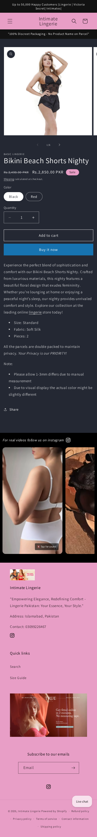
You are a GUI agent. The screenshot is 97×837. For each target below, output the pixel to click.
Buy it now (48, 249)
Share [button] (14, 409)
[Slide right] (59, 144)
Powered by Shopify (54, 811)
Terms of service (46, 819)
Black (13, 196)
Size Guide (18, 678)
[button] (9, 21)
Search (15, 666)
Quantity (10, 208)
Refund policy (80, 811)
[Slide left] (37, 144)
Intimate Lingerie (29, 811)
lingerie (35, 312)
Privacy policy (22, 819)
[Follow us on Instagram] (68, 440)
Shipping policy (51, 826)
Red (34, 196)
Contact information (75, 819)
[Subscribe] (73, 768)
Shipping (9, 179)
